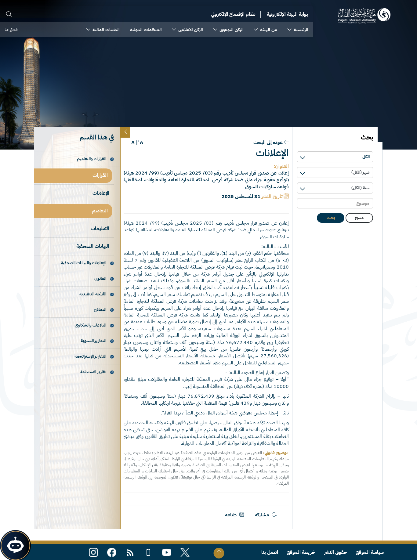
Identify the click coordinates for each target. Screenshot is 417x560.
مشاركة (262, 514)
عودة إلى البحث (268, 142)
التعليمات (100, 228)
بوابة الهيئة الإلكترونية (287, 14)
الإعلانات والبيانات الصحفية (83, 263)
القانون (100, 278)
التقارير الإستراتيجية (90, 356)
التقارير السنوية (93, 341)
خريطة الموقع (301, 552)
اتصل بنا (269, 552)
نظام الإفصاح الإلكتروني (233, 14)
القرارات (100, 175)
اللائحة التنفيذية (92, 294)
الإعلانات (100, 193)
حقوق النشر (335, 552)
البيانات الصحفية (92, 246)
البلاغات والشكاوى (90, 325)
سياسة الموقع (370, 552)
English (11, 29)
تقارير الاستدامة (93, 372)
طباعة (231, 514)
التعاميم (100, 211)
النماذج (100, 309)
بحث (331, 218)
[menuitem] (298, 29)
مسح (359, 218)
